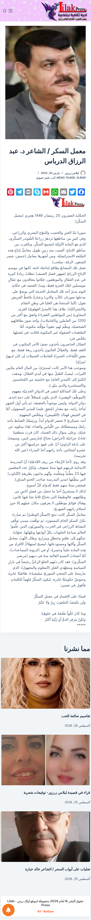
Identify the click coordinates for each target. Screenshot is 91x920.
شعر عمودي (42, 177)
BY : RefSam (46, 911)
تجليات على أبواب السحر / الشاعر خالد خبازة (57, 869)
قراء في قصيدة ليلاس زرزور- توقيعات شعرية (57, 792)
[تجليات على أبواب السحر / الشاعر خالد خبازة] (45, 836)
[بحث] (4, 10)
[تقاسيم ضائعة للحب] (45, 683)
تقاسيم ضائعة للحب (75, 716)
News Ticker (66, 177)
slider (81, 177)
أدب (53, 177)
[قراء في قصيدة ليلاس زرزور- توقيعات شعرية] (45, 760)
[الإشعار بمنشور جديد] (8, 910)
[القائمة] (11, 11)
